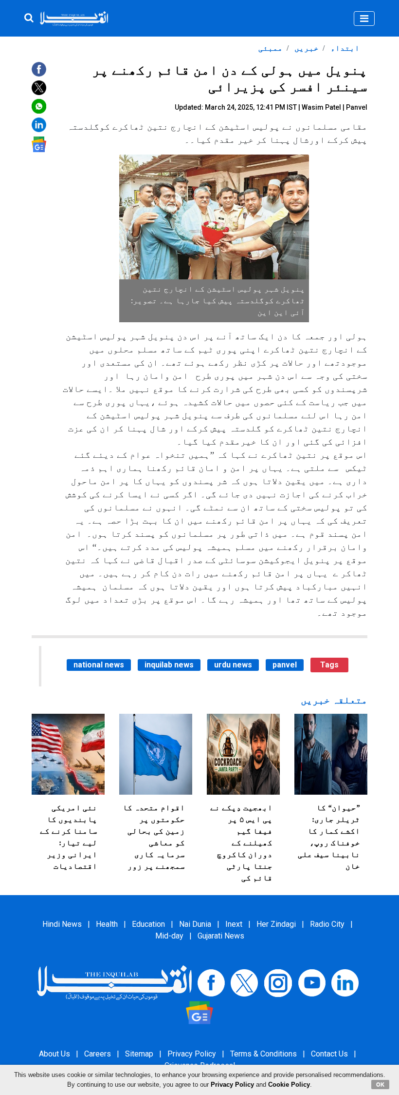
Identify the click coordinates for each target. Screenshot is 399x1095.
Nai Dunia (195, 924)
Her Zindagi (276, 924)
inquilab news (169, 664)
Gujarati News (221, 935)
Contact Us (329, 1053)
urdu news (233, 664)
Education (148, 924)
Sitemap (139, 1053)
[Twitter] (244, 982)
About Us (54, 1053)
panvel (284, 664)
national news (98, 664)
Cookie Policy (289, 1084)
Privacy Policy (191, 1053)
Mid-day (169, 935)
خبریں (305, 48)
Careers (97, 1053)
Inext (233, 924)
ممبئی (270, 48)
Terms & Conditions (263, 1053)
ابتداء (344, 48)
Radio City (327, 924)
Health (107, 924)
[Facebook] (211, 982)
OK (380, 1084)
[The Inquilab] (114, 982)
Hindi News (62, 924)
